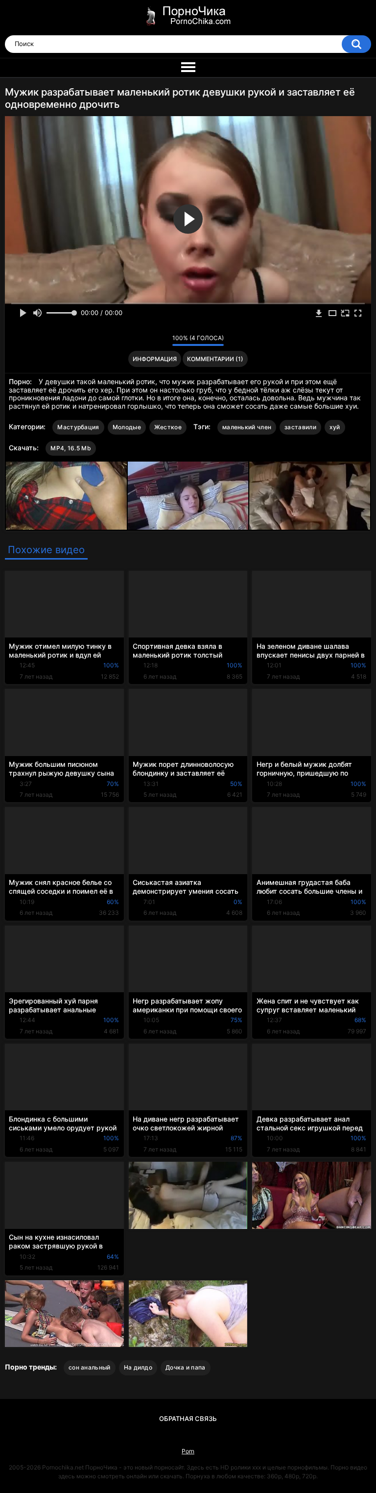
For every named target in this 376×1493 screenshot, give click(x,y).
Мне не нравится (162, 340)
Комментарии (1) (215, 359)
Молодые (127, 427)
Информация (155, 359)
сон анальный (90, 1367)
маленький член (246, 427)
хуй (334, 427)
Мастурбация (78, 427)
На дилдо (138, 1367)
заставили (300, 427)
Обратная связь (188, 1418)
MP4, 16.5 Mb (70, 448)
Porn (188, 1451)
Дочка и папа (185, 1367)
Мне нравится (149, 340)
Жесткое (168, 427)
